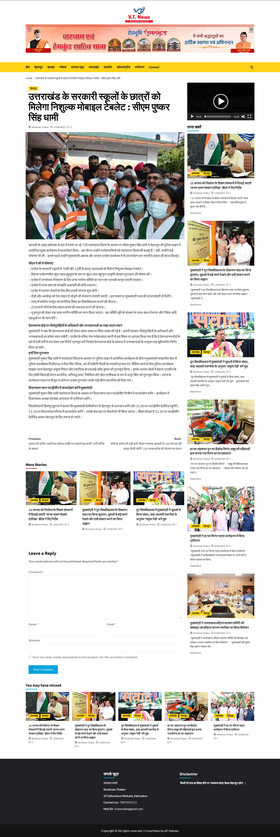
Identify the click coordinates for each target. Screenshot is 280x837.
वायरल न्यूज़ (77, 67)
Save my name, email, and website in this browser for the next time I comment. (85, 657)
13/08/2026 (58, 524)
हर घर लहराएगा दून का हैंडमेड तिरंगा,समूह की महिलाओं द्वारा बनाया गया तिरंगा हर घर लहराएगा (220, 451)
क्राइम (51, 67)
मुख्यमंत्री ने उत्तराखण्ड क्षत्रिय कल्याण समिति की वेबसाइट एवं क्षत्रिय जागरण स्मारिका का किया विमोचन (219, 625)
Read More (195, 213)
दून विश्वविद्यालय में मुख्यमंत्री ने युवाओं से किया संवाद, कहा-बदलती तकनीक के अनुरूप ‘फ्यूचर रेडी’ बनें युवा (158, 515)
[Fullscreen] (249, 116)
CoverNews (152, 830)
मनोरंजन (139, 67)
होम (28, 67)
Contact (154, 67)
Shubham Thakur (40, 127)
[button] (220, 101)
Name (33, 624)
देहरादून (38, 67)
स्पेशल (62, 67)
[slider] (218, 116)
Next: (146, 444)
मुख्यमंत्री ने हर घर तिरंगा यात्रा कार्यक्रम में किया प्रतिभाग (217, 538)
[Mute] (243, 116)
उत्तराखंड (94, 67)
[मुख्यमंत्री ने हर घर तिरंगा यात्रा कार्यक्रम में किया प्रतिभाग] (220, 509)
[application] (220, 101)
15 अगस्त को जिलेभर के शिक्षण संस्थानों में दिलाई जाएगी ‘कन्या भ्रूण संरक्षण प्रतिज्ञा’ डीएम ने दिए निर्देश (51, 515)
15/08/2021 (60, 127)
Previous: (66, 444)
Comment (36, 572)
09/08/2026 (219, 459)
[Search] (252, 67)
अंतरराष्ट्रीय (123, 67)
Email (111, 624)
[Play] (192, 116)
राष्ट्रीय (108, 67)
